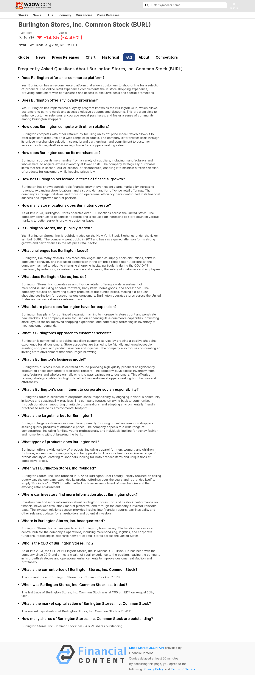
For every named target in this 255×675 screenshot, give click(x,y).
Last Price (26, 32)
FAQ (128, 57)
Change (63, 32)
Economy (64, 15)
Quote (23, 57)
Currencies (84, 15)
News (37, 15)
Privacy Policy (154, 669)
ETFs (49, 15)
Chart (91, 57)
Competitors (167, 57)
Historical (110, 57)
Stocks (23, 15)
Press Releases (108, 15)
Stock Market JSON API (146, 648)
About (144, 57)
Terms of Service (183, 669)
